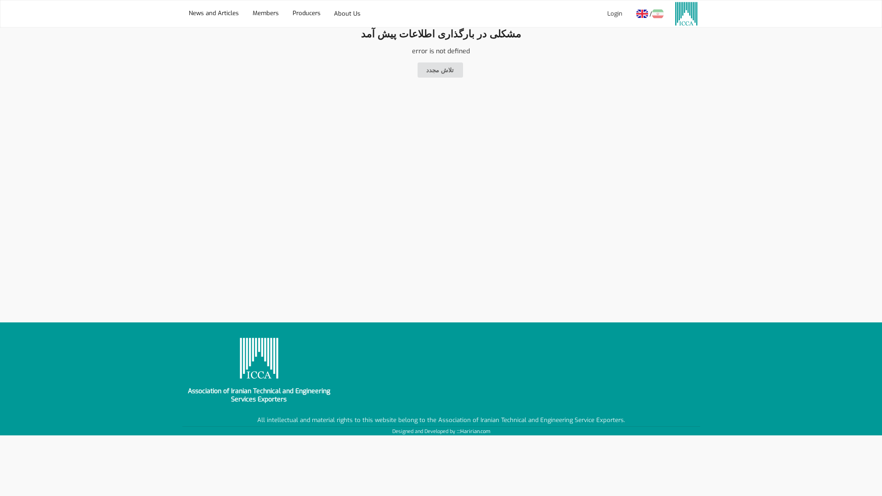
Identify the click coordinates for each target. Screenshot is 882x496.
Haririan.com (475, 431)
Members (266, 13)
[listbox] (347, 14)
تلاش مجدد (440, 70)
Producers (307, 13)
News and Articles (214, 13)
